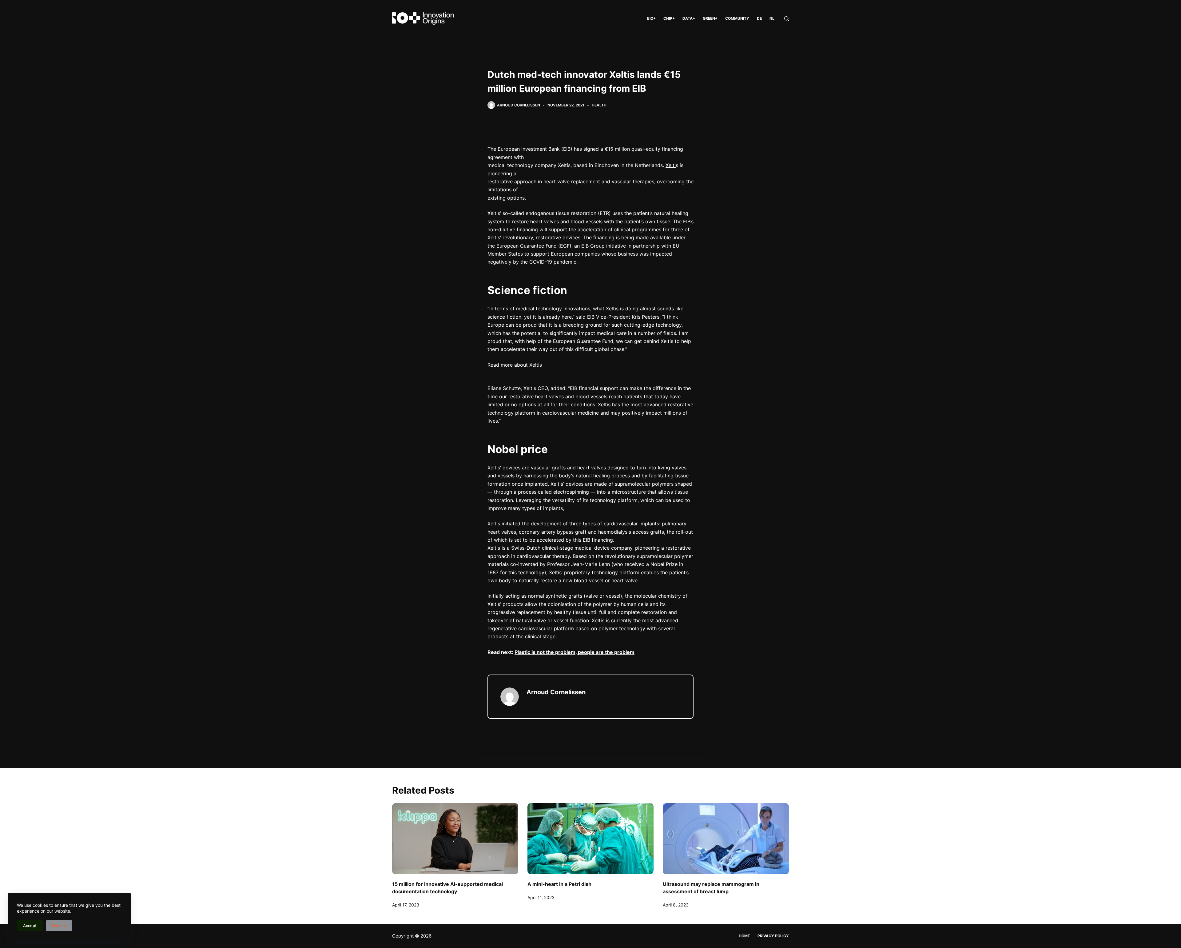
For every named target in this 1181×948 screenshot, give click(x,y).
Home (744, 936)
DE (759, 18)
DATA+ (688, 18)
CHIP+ (669, 18)
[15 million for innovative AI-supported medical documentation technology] (455, 838)
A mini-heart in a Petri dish (559, 884)
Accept (30, 925)
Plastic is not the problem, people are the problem (574, 652)
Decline (59, 925)
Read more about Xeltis (514, 365)
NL (771, 18)
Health (599, 105)
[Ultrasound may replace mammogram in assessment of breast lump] (726, 838)
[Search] (786, 18)
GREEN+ (710, 18)
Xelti (671, 165)
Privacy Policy (773, 936)
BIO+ (651, 18)
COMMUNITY (737, 18)
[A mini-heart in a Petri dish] (590, 838)
